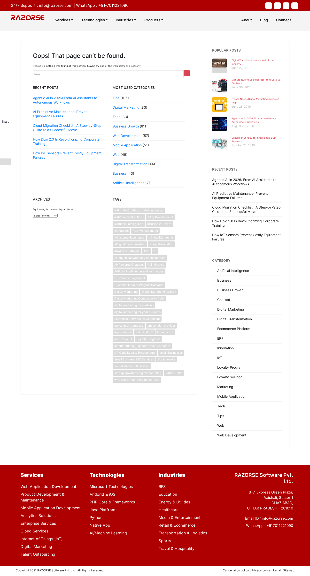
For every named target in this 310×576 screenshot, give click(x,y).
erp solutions (123, 332)
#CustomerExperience (129, 237)
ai (155, 251)
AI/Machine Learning (108, 533)
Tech (116, 117)
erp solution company (128, 325)
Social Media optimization (131, 366)
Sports (165, 540)
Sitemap (288, 570)
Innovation (225, 348)
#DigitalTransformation (129, 244)
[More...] (5, 161)
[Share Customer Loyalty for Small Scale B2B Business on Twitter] (5, 134)
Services (62, 20)
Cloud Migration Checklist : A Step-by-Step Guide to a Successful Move (67, 127)
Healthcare (168, 509)
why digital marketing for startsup (136, 380)
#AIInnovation (153, 210)
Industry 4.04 (123, 339)
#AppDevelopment (160, 217)
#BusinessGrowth (159, 224)
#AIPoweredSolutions (129, 217)
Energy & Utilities (174, 502)
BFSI (163, 486)
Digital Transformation (130, 164)
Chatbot (223, 300)
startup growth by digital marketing (137, 373)
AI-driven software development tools (139, 258)
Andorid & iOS (102, 494)
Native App (100, 525)
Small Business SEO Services (134, 359)
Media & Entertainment (180, 517)
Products (152, 20)
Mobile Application (127, 145)
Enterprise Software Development (137, 319)
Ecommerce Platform (233, 329)
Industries (124, 20)
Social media (166, 359)
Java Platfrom (102, 509)
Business (119, 173)
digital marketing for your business (137, 312)
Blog (264, 20)
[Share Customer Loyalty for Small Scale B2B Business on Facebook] (5, 128)
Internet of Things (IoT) (42, 538)
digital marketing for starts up (134, 305)
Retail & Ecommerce (177, 525)
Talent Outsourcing (38, 554)
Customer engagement (129, 278)
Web (116, 154)
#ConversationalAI (145, 230)
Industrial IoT (144, 332)
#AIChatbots (131, 210)
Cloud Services (34, 531)
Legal (277, 570)
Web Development (127, 136)
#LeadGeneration (161, 244)
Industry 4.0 (165, 332)
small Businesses (171, 352)
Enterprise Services (38, 523)
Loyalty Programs (148, 339)
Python (96, 517)
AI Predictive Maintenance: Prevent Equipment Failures (61, 114)
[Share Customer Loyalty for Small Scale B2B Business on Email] (5, 155)
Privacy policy (261, 570)
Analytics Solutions (38, 515)
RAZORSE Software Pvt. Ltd (56, 570)
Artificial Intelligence (128, 183)
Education (168, 494)
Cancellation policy (236, 570)
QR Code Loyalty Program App (134, 352)
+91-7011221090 (113, 5)
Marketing (225, 387)
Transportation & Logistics (183, 533)
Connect (283, 20)
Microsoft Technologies (111, 486)
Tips (116, 98)
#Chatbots (121, 230)
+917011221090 (279, 525)
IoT (219, 358)
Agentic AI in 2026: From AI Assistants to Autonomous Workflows (65, 100)
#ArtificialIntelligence (128, 224)
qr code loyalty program (154, 346)
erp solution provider (161, 325)
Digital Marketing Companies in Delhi (139, 298)
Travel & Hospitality (176, 548)
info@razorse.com (55, 5)
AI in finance (156, 264)
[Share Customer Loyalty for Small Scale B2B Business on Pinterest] (5, 148)
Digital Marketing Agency (159, 291)
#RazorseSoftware (127, 251)
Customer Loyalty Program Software (138, 285)
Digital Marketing (126, 107)
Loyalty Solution (229, 377)
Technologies (93, 20)
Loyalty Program (230, 367)
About (246, 20)
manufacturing (124, 346)
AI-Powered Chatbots (129, 264)
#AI (116, 210)
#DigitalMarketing (160, 237)
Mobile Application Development (51, 507)
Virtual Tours (173, 373)
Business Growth (126, 126)
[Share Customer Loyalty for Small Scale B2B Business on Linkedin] (5, 141)
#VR (147, 251)
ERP (220, 338)
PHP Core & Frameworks (112, 502)
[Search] (187, 73)
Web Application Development (48, 486)
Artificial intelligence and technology (139, 271)
